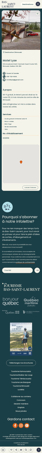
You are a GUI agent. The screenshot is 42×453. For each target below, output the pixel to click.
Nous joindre (21, 411)
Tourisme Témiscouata (21, 378)
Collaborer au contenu (21, 396)
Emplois (21, 407)
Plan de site (21, 444)
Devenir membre (21, 404)
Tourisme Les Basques (21, 382)
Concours (21, 400)
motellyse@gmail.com (14, 80)
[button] (21, 162)
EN (3, 450)
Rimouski (18, 52)
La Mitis (21, 389)
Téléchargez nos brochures (21, 363)
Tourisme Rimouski (21, 386)
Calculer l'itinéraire (30, 187)
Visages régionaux (33, 436)
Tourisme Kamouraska (21, 371)
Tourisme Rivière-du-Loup (21, 375)
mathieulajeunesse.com (28, 438)
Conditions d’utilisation (21, 443)
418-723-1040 (11, 77)
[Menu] (38, 4)
